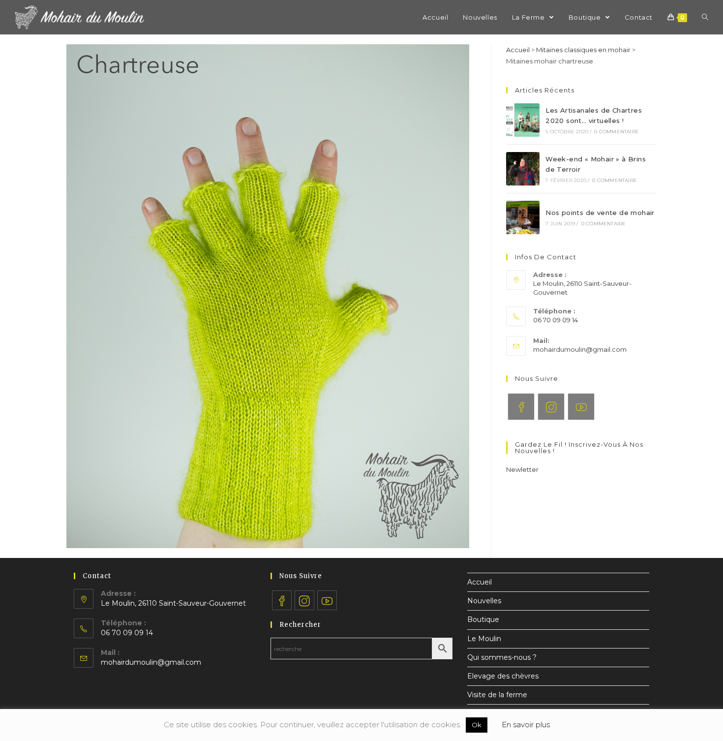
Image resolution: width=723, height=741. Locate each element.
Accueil (518, 50)
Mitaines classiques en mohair (583, 50)
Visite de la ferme (497, 694)
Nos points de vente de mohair (600, 212)
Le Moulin (484, 638)
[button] (522, 469)
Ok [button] (477, 725)
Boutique (483, 619)
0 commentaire (616, 131)
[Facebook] (521, 406)
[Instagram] (551, 406)
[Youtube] (581, 406)
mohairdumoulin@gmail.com (580, 349)
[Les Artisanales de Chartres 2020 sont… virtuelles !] (523, 120)
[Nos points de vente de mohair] (523, 217)
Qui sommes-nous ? (502, 657)
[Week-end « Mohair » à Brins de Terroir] (523, 168)
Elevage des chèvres (503, 676)
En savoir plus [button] (526, 724)
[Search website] (705, 17)
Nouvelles (484, 600)
